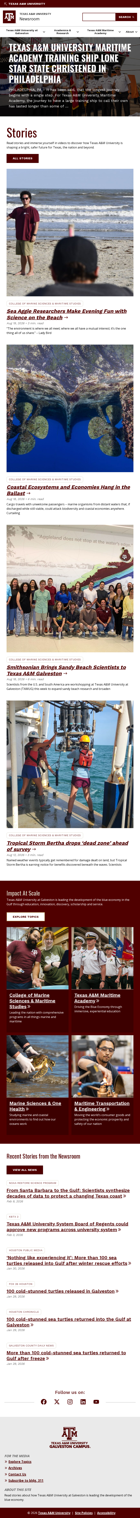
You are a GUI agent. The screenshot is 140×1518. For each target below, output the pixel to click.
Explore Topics (26, 916)
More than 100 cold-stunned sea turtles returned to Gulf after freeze (66, 1355)
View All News (25, 1170)
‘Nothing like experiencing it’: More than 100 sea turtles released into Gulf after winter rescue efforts (67, 1260)
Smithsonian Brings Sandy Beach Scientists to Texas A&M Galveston (66, 670)
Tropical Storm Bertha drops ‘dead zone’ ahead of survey (67, 846)
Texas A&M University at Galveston (22, 32)
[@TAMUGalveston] (96, 1402)
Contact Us (17, 1474)
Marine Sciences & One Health (35, 1106)
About (130, 31)
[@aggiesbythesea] (70, 1402)
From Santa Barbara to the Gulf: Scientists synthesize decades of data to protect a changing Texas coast (68, 1193)
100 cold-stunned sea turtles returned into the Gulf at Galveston (69, 1322)
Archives (15, 1468)
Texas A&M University (26, 3)
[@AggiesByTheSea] (44, 1402)
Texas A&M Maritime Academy (100, 32)
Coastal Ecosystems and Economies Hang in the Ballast (68, 490)
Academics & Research (62, 32)
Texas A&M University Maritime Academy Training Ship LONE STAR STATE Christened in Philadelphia (70, 63)
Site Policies (84, 1513)
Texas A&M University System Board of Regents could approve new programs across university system (67, 1226)
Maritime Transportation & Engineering (102, 1106)
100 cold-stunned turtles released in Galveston (61, 1291)
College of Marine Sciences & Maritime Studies (45, 303)
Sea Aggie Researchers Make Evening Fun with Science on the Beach (67, 314)
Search (125, 17)
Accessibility (106, 1513)
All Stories (22, 158)
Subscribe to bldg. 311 (25, 1480)
